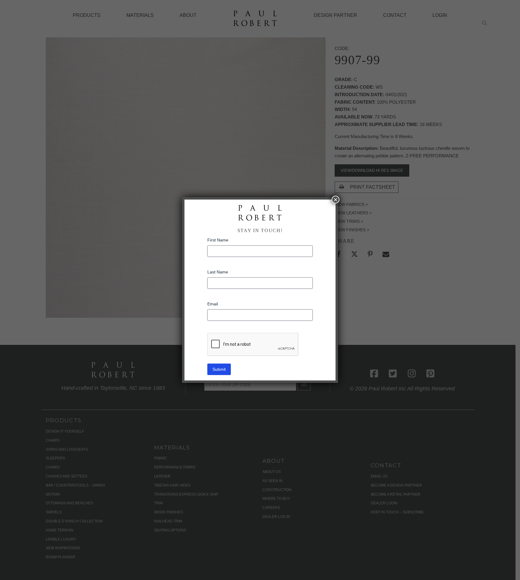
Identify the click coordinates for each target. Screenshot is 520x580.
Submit (219, 369)
